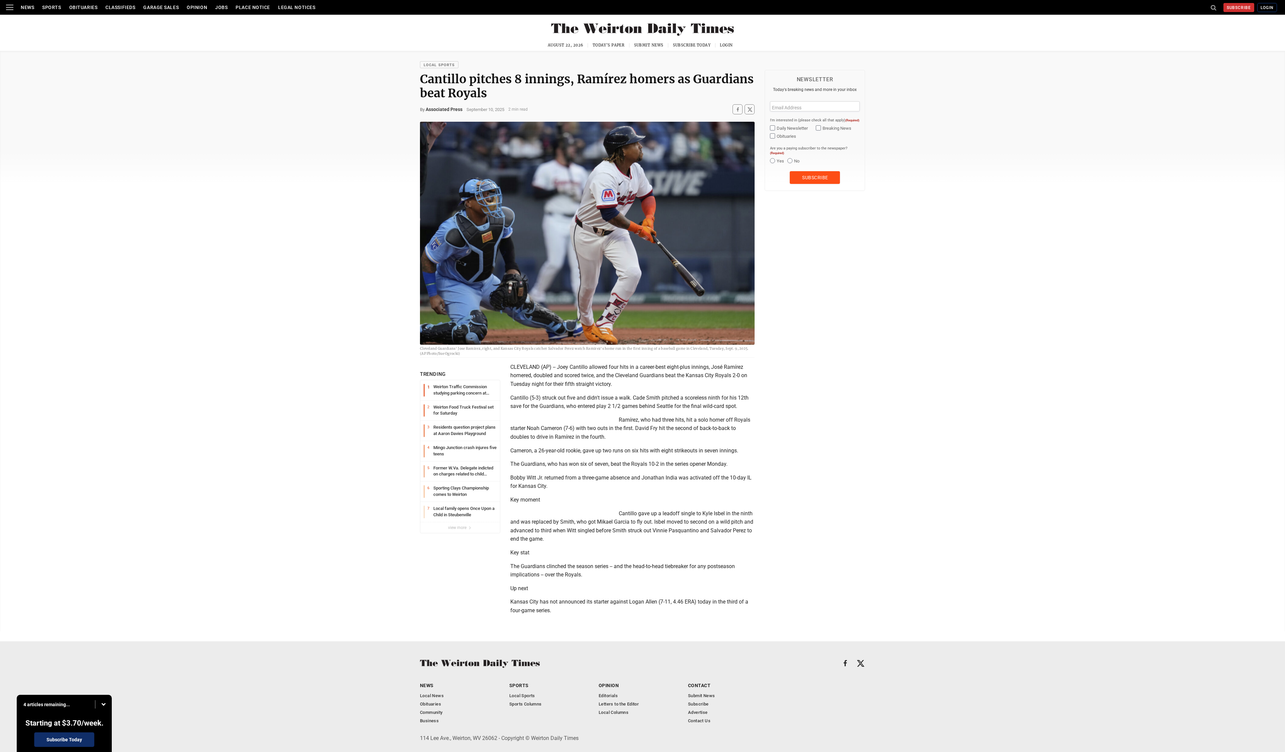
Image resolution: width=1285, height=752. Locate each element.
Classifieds (120, 7)
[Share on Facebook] (738, 109)
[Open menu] (10, 7)
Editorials (608, 695)
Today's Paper (609, 45)
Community (431, 712)
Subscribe (1239, 7)
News (27, 7)
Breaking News (837, 128)
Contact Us (699, 720)
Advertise (698, 712)
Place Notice (253, 7)
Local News (432, 695)
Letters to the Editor (619, 704)
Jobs (221, 7)
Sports (51, 7)
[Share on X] (750, 109)
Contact (699, 685)
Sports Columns (525, 704)
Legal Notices (296, 7)
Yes (780, 161)
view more (457, 527)
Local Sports (439, 65)
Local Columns (613, 712)
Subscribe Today (692, 45)
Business (429, 720)
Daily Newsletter (792, 128)
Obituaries (83, 7)
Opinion (197, 7)
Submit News (649, 45)
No (796, 161)
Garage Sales (161, 7)
